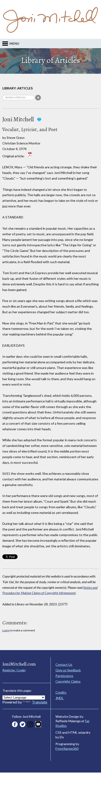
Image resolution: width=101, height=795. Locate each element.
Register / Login (14, 670)
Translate (39, 702)
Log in (6, 630)
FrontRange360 (66, 749)
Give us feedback (68, 670)
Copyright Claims (68, 681)
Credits (60, 692)
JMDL (59, 698)
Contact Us (63, 664)
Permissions (64, 676)
